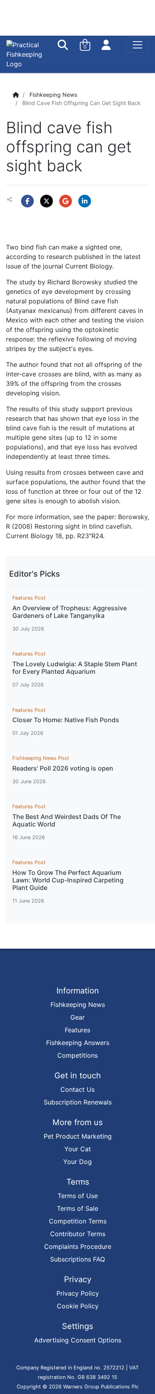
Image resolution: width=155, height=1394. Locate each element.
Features (77, 1030)
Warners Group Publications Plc (101, 1387)
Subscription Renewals (78, 1102)
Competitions (77, 1055)
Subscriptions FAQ (77, 1259)
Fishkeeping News (53, 94)
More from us (77, 1122)
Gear (77, 1017)
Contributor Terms (77, 1234)
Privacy (77, 1279)
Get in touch (77, 1075)
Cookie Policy (78, 1306)
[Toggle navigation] (137, 45)
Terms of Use (78, 1196)
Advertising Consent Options (77, 1340)
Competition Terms (78, 1221)
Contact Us (77, 1089)
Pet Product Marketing (78, 1136)
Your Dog (77, 1162)
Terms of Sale (77, 1208)
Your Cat (77, 1149)
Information (77, 990)
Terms (77, 1182)
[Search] (63, 45)
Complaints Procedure (77, 1246)
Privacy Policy (77, 1293)
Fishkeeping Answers (77, 1043)
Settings (77, 1326)
